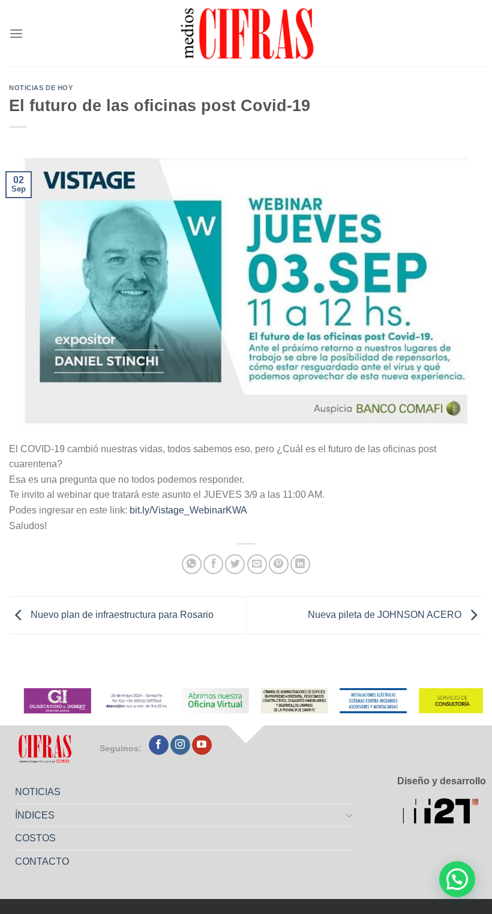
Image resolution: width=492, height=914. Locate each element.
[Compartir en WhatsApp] (192, 564)
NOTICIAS (38, 792)
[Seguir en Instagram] (180, 745)
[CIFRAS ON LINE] (248, 33)
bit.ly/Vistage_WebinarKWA (188, 510)
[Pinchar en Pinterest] (279, 564)
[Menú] (16, 33)
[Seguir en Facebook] (159, 745)
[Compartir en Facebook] (213, 564)
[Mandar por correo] (257, 564)
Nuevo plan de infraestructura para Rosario (121, 615)
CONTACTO (42, 861)
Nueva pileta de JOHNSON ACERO (386, 615)
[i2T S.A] (444, 812)
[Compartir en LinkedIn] (300, 564)
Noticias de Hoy (41, 87)
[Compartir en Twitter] (235, 564)
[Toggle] (350, 815)
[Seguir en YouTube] (202, 745)
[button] (457, 879)
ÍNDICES (35, 815)
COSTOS (35, 838)
